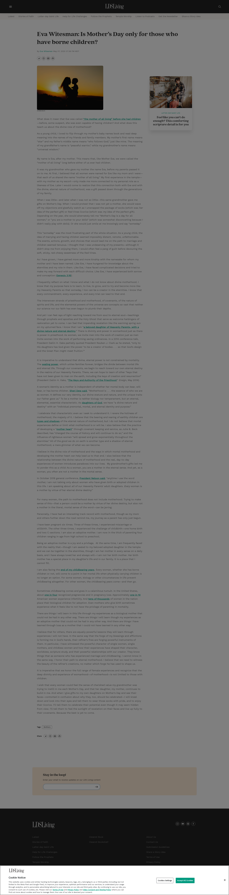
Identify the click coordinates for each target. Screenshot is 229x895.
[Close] (225, 880)
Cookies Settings (165, 880)
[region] (114, 880)
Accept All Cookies (185, 880)
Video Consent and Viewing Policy (97, 890)
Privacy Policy (73, 890)
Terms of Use (57, 890)
